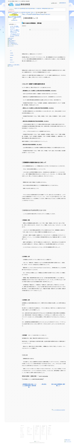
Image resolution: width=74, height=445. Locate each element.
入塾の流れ (21, 431)
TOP (10, 50)
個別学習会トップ (11, 12)
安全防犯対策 (22, 436)
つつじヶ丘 (37, 425)
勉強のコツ (28, 430)
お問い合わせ (12, 62)
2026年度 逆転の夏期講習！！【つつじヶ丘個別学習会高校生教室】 (14, 27)
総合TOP (22, 425)
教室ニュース (33, 12)
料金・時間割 (22, 434)
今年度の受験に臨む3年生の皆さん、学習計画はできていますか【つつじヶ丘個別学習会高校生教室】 (15, 35)
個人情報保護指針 (29, 434)
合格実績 (11, 52)
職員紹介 (11, 57)
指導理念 (21, 428)
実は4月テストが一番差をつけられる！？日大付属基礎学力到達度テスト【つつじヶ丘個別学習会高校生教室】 (15, 31)
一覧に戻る (43, 384)
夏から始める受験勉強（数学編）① (58, 384)
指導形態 (21, 430)
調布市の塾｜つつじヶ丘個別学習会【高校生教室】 (22, 12)
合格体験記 (12, 55)
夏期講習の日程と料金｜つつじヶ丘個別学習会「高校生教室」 (29, 385)
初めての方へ (22, 427)
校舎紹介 (36, 431)
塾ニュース (28, 433)
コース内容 (21, 433)
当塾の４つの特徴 (29, 428)
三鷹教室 (49, 425)
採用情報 (28, 431)
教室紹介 (11, 59)
